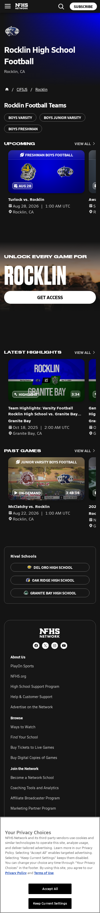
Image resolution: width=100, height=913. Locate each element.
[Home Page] (7, 89)
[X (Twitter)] (45, 645)
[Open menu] (7, 6)
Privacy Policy (16, 872)
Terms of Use (44, 872)
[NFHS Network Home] (21, 6)
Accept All (50, 888)
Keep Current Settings (50, 903)
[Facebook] (36, 645)
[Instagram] (54, 645)
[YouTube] (64, 645)
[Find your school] (61, 6)
